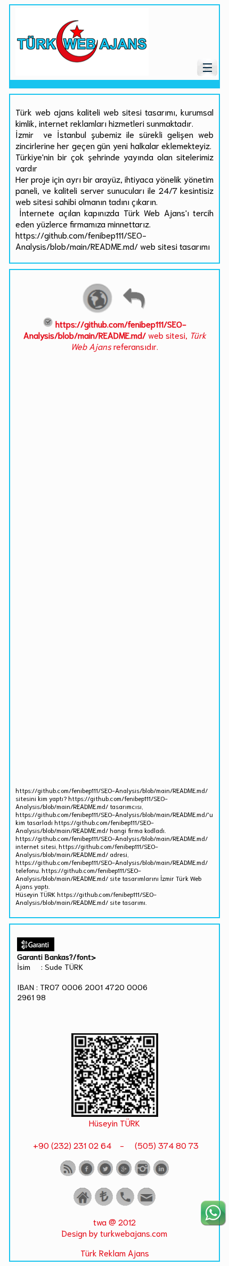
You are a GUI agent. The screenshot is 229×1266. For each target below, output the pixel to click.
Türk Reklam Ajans (114, 1252)
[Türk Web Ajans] (82, 71)
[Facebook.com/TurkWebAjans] (86, 1173)
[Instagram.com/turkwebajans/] (142, 1173)
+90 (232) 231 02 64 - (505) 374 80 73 (115, 1144)
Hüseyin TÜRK (114, 1122)
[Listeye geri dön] (134, 311)
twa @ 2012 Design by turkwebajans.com (114, 1227)
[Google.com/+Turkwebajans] (123, 1173)
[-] (114, 1112)
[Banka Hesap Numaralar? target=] (103, 1203)
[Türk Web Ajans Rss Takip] (68, 1173)
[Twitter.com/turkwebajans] (105, 1173)
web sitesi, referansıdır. (114, 335)
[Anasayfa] (82, 1203)
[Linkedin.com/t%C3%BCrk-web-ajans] (161, 1173)
